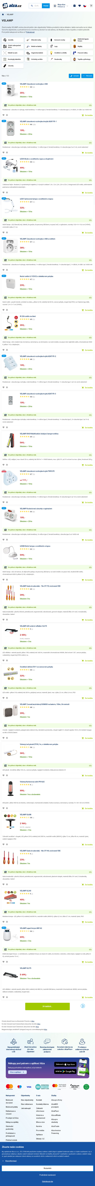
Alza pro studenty (54, 1120)
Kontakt (39, 1100)
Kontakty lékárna (42, 1104)
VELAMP (10, 14)
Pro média (40, 1130)
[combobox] (35, 5)
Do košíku (89, 115)
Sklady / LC (40, 1139)
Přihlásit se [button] (61, 7)
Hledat (45, 6)
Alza (32, 1021)
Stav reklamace (27, 1104)
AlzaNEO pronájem (55, 1105)
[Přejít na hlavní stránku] (12, 6)
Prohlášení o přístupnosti (10, 1134)
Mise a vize (40, 1122)
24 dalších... (47, 1006)
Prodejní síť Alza (12, 1118)
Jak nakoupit (26, 1108)
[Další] (82, 1006)
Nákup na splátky (12, 1122)
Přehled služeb (11, 1140)
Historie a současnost (40, 1116)
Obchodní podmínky (9, 1127)
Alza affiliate (56, 1115)
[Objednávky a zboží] (74, 5)
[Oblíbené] (79, 5)
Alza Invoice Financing (56, 1132)
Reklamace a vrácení (11, 1112)
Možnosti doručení (9, 1101)
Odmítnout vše (47, 1181)
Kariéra (39, 1126)
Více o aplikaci (15, 1072)
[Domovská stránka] (3, 14)
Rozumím (47, 1168)
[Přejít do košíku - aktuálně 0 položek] (91, 5)
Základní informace (40, 1109)
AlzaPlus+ (55, 1111)
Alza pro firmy (56, 1100)
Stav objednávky (27, 1100)
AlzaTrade (55, 1126)
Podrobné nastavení (47, 1175)
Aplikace (39, 1135)
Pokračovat (30, 32)
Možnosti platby (12, 1107)
